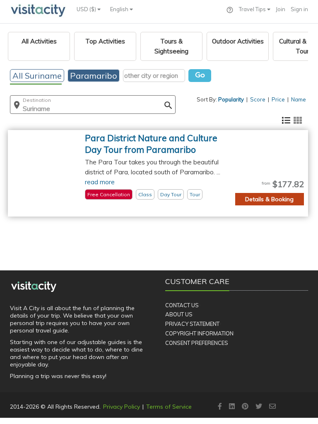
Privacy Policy (121, 406)
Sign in (299, 9)
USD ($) (87, 9)
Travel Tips (253, 9)
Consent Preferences (196, 343)
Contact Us (182, 305)
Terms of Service (169, 406)
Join (280, 9)
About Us (179, 314)
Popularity (231, 99)
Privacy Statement (192, 323)
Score (257, 99)
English (120, 9)
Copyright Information (199, 333)
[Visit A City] (34, 286)
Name (298, 99)
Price (278, 99)
